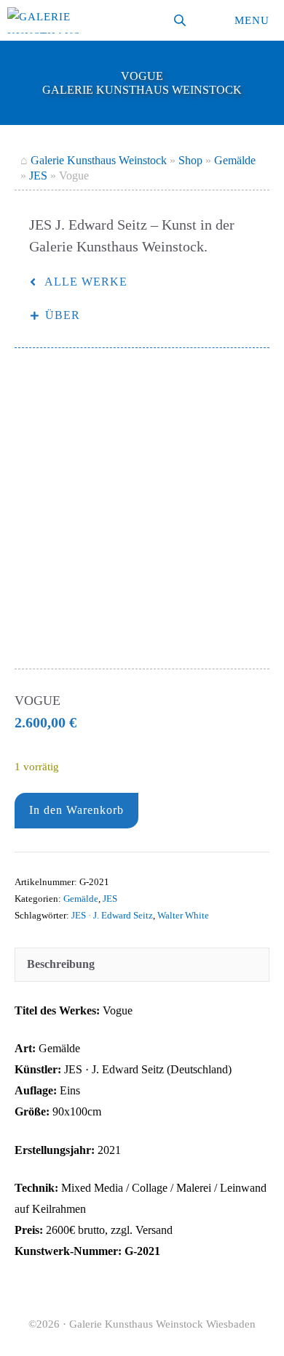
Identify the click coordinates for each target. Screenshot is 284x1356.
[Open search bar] (181, 20)
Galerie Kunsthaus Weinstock (99, 160)
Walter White (183, 916)
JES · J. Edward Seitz (112, 916)
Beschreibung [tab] (61, 964)
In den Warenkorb (76, 810)
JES (38, 175)
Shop (190, 160)
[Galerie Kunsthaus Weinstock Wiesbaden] (43, 20)
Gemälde (235, 160)
